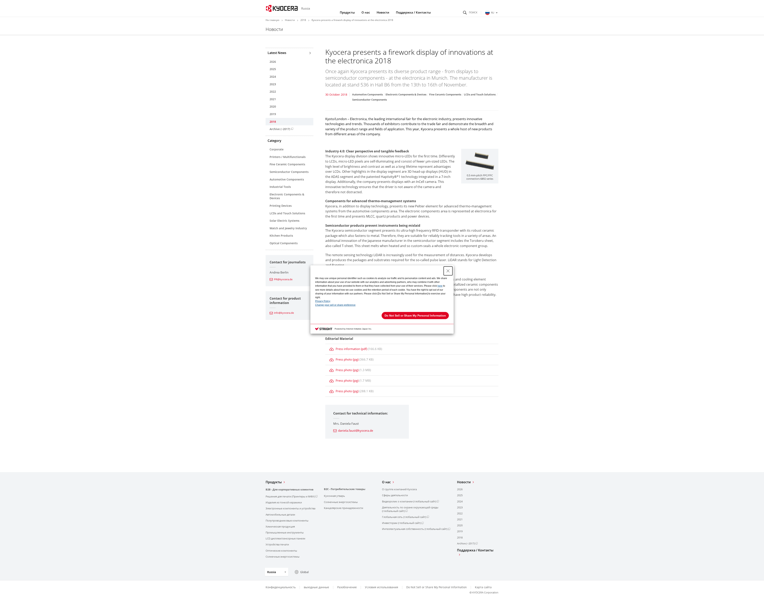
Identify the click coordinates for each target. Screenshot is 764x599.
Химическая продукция (280, 526)
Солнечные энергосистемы (282, 556)
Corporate (277, 149)
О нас (366, 12)
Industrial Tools (280, 187)
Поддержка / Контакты (413, 12)
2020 (273, 106)
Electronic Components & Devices (287, 196)
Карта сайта (483, 587)
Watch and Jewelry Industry (288, 228)
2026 (273, 62)
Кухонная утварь (334, 496)
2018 (303, 20)
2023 (273, 84)
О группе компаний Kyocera (399, 489)
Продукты (347, 12)
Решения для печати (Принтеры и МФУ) (290, 496)
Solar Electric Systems (284, 221)
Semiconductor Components (289, 172)
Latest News (277, 53)
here (440, 285)
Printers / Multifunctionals (288, 157)
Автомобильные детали (280, 514)
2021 (273, 99)
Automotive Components (287, 179)
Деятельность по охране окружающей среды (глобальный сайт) (410, 509)
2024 (273, 76)
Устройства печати (277, 544)
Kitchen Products (281, 235)
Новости (383, 12)
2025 (273, 69)
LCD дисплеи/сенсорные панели (285, 538)
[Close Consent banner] (448, 271)
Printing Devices (281, 206)
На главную (272, 20)
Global (304, 572)
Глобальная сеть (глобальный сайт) (404, 517)
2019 (273, 114)
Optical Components (284, 243)
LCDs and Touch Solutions (287, 213)
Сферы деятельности (395, 495)
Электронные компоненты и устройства (290, 508)
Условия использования (381, 587)
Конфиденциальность (281, 587)
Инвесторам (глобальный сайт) (401, 523)
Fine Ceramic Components (287, 164)
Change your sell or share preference (335, 305)
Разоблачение (347, 587)
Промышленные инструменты (285, 532)
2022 (273, 91)
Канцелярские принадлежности (343, 508)
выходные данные (316, 587)
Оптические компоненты (281, 550)
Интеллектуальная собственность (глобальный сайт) (414, 529)
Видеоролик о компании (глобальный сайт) (409, 501)
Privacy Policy (322, 301)
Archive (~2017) (280, 129)
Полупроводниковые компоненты (287, 520)
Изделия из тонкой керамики (284, 502)
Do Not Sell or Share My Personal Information (436, 587)
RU (492, 12)
